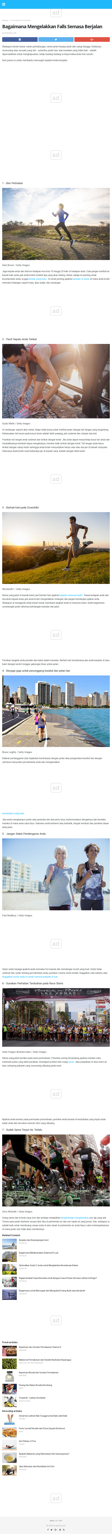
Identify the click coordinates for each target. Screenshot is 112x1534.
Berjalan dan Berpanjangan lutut (34, 1240)
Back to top (56, 1521)
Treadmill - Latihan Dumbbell (32, 1398)
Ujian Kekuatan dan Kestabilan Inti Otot (36, 1466)
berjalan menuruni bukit (71, 595)
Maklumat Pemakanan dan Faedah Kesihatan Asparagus (45, 1360)
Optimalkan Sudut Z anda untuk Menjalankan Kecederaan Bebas (48, 1265)
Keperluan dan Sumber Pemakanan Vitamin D (40, 1347)
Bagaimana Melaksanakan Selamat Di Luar (38, 1253)
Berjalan (5, 20)
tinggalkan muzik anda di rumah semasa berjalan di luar (30, 976)
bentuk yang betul (38, 279)
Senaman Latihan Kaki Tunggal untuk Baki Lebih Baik (43, 1416)
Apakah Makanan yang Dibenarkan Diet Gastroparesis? (44, 1454)
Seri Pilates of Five (27, 1441)
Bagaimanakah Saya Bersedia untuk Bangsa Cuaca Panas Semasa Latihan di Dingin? (58, 1278)
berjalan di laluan (81, 279)
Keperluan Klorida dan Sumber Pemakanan (38, 1372)
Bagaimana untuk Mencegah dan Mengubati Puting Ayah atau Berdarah (52, 1290)
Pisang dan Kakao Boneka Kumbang (35, 1385)
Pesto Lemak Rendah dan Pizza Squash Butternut (42, 1428)
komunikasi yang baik (13, 813)
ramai (71, 1061)
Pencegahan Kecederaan (21, 20)
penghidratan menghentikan (75, 1217)
